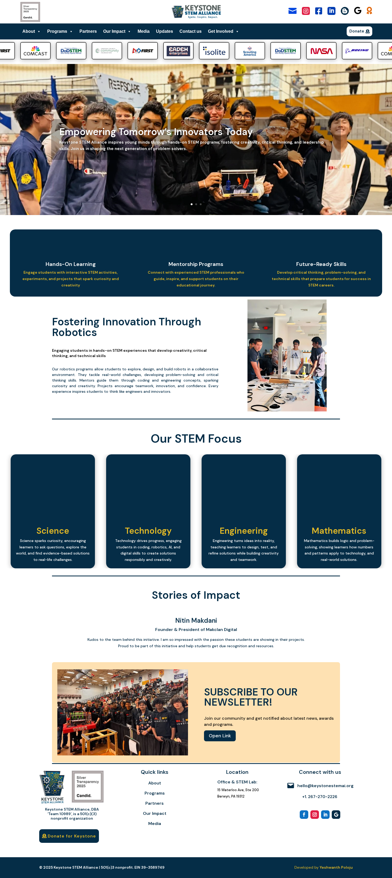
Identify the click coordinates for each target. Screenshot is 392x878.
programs (84, 369)
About (28, 31)
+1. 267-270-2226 (319, 796)
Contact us (190, 31)
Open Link (220, 736)
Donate (356, 31)
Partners (88, 31)
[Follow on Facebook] (304, 814)
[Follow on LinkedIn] (325, 814)
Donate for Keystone (72, 836)
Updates (164, 31)
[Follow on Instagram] (314, 814)
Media (144, 31)
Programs (57, 31)
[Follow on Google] (336, 814)
